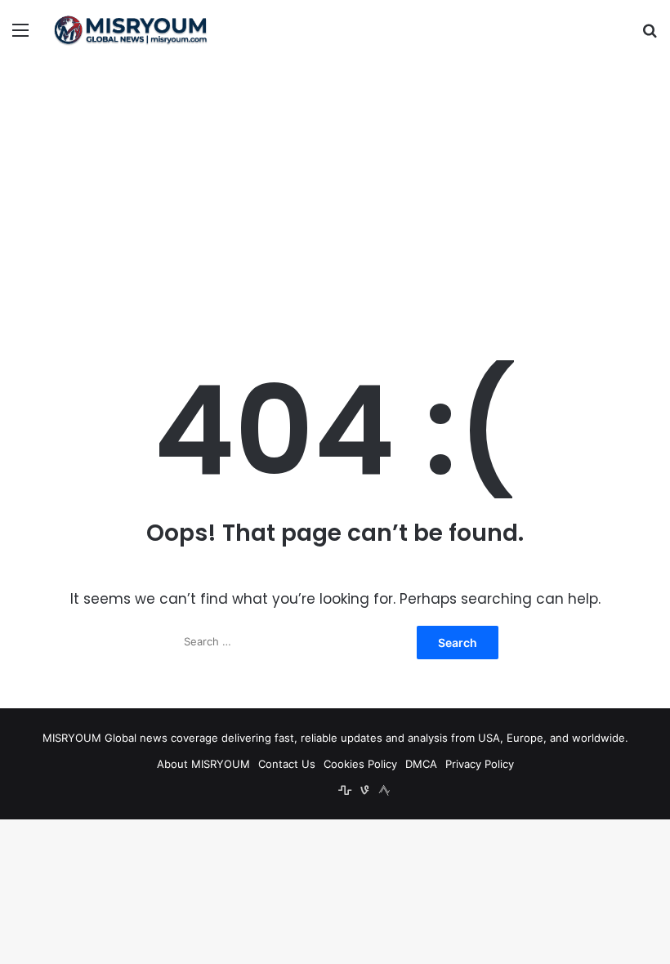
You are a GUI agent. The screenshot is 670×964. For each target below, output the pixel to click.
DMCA (421, 763)
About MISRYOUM (203, 763)
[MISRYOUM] (130, 29)
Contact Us (286, 763)
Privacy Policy (479, 763)
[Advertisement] (335, 190)
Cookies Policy (360, 763)
